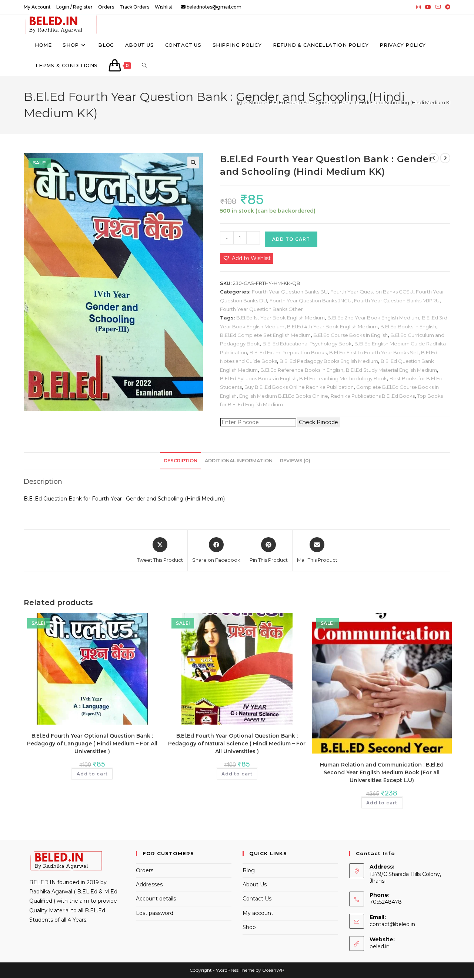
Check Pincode (318, 422)
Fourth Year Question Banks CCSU (371, 292)
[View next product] (445, 158)
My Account (37, 7)
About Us (255, 884)
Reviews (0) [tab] (295, 460)
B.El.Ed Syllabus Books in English (258, 378)
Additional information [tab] (239, 460)
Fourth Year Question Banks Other (261, 309)
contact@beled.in (392, 924)
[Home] (239, 102)
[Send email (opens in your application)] (438, 7)
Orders (106, 7)
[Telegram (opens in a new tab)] (446, 7)
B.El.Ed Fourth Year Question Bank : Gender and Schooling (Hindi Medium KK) (361, 102)
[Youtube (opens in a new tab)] (428, 7)
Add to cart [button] (92, 774)
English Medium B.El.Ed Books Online (283, 396)
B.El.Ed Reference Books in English (301, 370)
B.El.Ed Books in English (408, 326)
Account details (156, 898)
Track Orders (134, 7)
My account (258, 913)
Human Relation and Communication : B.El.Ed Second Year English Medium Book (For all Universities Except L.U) (382, 772)
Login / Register (74, 7)
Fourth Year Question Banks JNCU (310, 300)
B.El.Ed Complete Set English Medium (265, 335)
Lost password (154, 913)
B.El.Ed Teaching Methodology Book (343, 378)
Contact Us (257, 898)
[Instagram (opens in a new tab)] (418, 7)
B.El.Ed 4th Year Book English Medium (332, 326)
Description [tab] (180, 460)
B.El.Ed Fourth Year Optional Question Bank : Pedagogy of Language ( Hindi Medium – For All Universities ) (92, 743)
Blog (249, 870)
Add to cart (291, 239)
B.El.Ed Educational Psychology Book (307, 344)
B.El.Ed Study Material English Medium (391, 370)
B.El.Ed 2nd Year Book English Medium (373, 318)
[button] (193, 162)
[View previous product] (433, 158)
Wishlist (164, 7)
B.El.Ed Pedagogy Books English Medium (329, 361)
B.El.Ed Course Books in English (350, 335)
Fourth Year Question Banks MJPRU (397, 300)
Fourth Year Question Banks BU (290, 292)
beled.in (380, 946)
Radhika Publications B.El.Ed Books (373, 396)
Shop (249, 927)
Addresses (149, 884)
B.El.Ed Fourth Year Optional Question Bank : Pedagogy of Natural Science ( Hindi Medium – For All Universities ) (237, 743)
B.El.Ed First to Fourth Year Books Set (373, 352)
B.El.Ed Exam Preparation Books (288, 352)
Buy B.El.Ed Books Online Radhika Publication (299, 387)
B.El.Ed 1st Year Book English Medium (280, 318)
